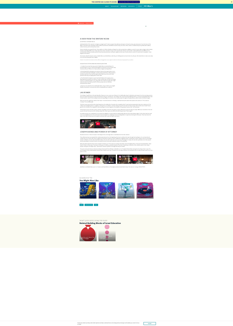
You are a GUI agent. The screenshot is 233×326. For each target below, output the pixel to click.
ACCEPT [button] (149, 323)
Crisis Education (88, 204)
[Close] (231, 2)
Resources (131, 6)
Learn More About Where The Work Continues (129, 2)
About (107, 6)
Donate (140, 6)
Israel (96, 204)
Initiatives (123, 6)
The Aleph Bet (115, 6)
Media (81, 204)
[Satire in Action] (141, 26)
